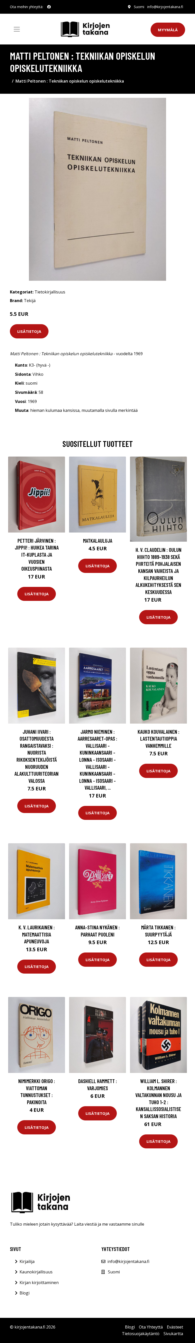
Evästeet (175, 1327)
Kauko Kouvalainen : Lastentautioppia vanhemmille (159, 738)
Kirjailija (27, 1261)
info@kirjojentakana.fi (165, 6)
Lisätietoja (29, 331)
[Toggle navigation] (17, 29)
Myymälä (168, 29)
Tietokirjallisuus (50, 292)
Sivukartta (173, 1333)
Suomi (139, 6)
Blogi (24, 1293)
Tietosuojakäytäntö (140, 1333)
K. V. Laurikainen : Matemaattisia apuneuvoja (37, 934)
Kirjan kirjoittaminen (39, 1282)
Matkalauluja (97, 540)
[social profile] (49, 7)
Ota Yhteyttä (151, 1327)
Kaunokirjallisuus (36, 1272)
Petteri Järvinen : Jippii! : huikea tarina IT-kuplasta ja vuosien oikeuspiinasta (37, 554)
